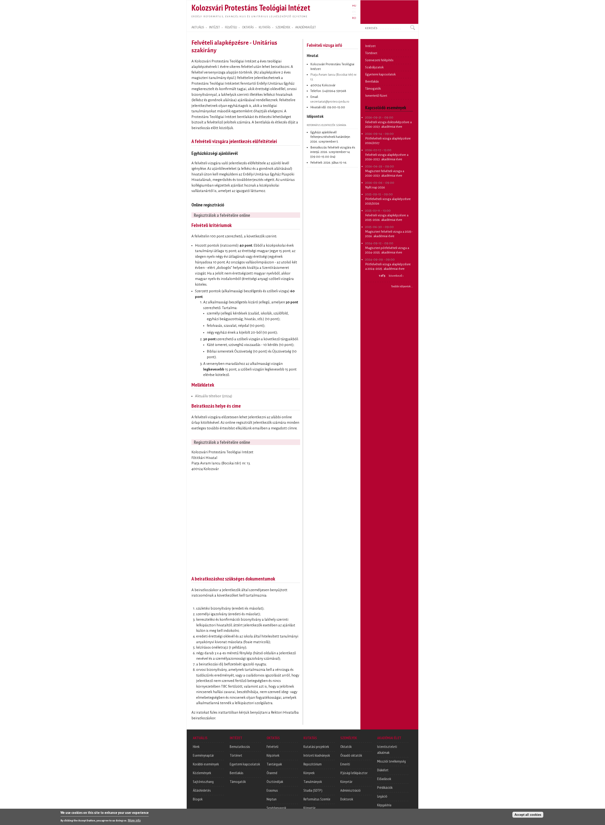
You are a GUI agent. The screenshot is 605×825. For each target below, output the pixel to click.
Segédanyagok (276, 807)
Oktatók (346, 746)
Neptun (272, 799)
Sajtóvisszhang (203, 781)
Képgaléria (384, 805)
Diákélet (383, 770)
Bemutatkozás (240, 746)
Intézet (370, 46)
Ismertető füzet (376, 95)
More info (134, 820)
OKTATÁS (248, 27)
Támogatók (373, 88)
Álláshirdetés (202, 790)
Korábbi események (206, 764)
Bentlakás (372, 81)
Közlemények (202, 772)
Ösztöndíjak (275, 781)
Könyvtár (309, 807)
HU (354, 5)
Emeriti (345, 764)
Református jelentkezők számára (326, 125)
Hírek (196, 746)
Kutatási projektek (316, 746)
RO (354, 18)
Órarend (272, 772)
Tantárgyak (274, 764)
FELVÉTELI (231, 27)
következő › (396, 275)
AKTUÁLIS (197, 27)
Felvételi (272, 746)
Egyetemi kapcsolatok (380, 74)
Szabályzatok (374, 67)
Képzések (273, 755)
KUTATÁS (265, 27)
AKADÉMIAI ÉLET (305, 27)
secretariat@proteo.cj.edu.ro (329, 101)
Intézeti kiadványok (316, 755)
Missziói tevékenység (391, 761)
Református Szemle (316, 799)
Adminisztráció (350, 790)
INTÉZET (214, 27)
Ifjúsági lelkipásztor (353, 772)
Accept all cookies (527, 814)
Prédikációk (385, 787)
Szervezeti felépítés (379, 60)
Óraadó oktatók (351, 755)
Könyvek (309, 772)
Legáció (382, 796)
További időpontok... (402, 286)
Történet (371, 53)
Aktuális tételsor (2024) (213, 396)
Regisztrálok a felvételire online (222, 215)
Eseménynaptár (203, 755)
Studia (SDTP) (312, 790)
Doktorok (346, 799)
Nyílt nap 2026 (375, 187)
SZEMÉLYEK (283, 27)
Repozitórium (312, 764)
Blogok (198, 799)
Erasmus (272, 790)
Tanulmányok (312, 781)
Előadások (384, 778)
